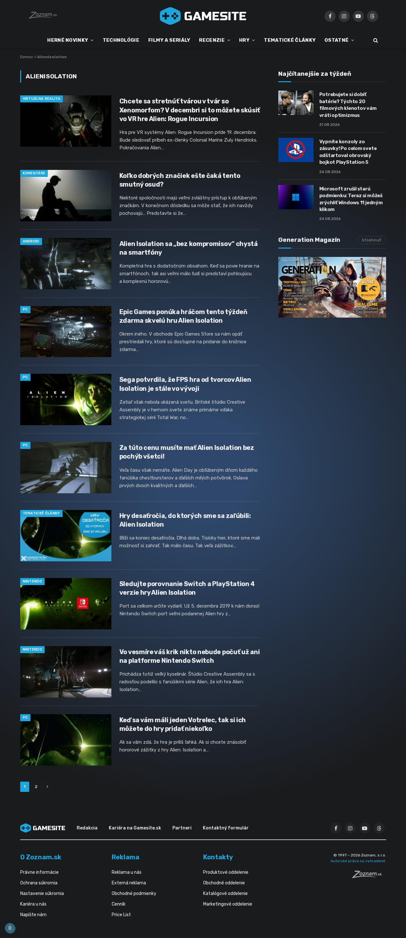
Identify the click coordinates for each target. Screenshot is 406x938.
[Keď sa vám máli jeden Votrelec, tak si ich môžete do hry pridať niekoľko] (65, 740)
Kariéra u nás (33, 904)
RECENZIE (211, 40)
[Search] (375, 40)
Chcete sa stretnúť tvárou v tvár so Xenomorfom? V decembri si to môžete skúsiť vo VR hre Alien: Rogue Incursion (189, 109)
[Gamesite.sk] (203, 16)
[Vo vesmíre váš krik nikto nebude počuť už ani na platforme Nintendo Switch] (65, 671)
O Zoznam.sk (40, 857)
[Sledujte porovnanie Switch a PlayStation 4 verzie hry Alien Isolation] (65, 603)
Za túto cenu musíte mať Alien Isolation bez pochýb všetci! (186, 452)
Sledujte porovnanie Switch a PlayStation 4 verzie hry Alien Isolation (187, 588)
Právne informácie (39, 872)
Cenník (118, 904)
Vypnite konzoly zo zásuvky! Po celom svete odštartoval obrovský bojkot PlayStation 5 (348, 152)
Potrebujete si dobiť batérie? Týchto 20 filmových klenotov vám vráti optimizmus (348, 105)
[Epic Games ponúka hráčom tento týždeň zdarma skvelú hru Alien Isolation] (65, 331)
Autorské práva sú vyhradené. (358, 861)
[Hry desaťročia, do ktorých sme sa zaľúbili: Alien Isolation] (65, 535)
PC (25, 309)
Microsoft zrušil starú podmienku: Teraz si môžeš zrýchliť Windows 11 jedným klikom (351, 199)
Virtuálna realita (42, 99)
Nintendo (32, 581)
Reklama (125, 857)
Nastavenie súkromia (42, 893)
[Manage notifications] (10, 928)
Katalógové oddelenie (225, 893)
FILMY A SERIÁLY (169, 40)
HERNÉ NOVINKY (67, 40)
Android (31, 241)
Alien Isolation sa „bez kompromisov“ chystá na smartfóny (188, 248)
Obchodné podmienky (134, 893)
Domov (26, 57)
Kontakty (218, 857)
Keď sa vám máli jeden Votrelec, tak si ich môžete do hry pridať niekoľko (182, 724)
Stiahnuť (371, 240)
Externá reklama (129, 883)
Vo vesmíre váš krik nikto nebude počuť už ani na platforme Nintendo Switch (189, 656)
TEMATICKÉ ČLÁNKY (289, 40)
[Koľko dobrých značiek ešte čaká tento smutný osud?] (65, 195)
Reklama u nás (127, 872)
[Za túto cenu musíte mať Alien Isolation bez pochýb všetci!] (65, 467)
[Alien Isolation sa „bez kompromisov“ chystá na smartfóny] (65, 263)
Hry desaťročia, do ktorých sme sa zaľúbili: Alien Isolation (185, 520)
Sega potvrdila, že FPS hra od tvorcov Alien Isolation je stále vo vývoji (185, 384)
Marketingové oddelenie (227, 904)
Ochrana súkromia (38, 883)
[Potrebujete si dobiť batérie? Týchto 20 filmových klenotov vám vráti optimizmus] (296, 103)
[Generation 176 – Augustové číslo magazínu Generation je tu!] (332, 287)
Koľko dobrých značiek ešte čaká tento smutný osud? (179, 180)
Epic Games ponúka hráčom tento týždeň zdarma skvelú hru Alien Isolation (183, 316)
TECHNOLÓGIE (121, 40)
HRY (244, 40)
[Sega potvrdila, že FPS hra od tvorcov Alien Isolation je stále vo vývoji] (65, 399)
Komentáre (34, 173)
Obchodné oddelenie (224, 883)
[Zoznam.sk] (369, 876)
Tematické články (41, 513)
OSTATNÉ (336, 40)
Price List (121, 914)
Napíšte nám (33, 914)
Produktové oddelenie (225, 872)
